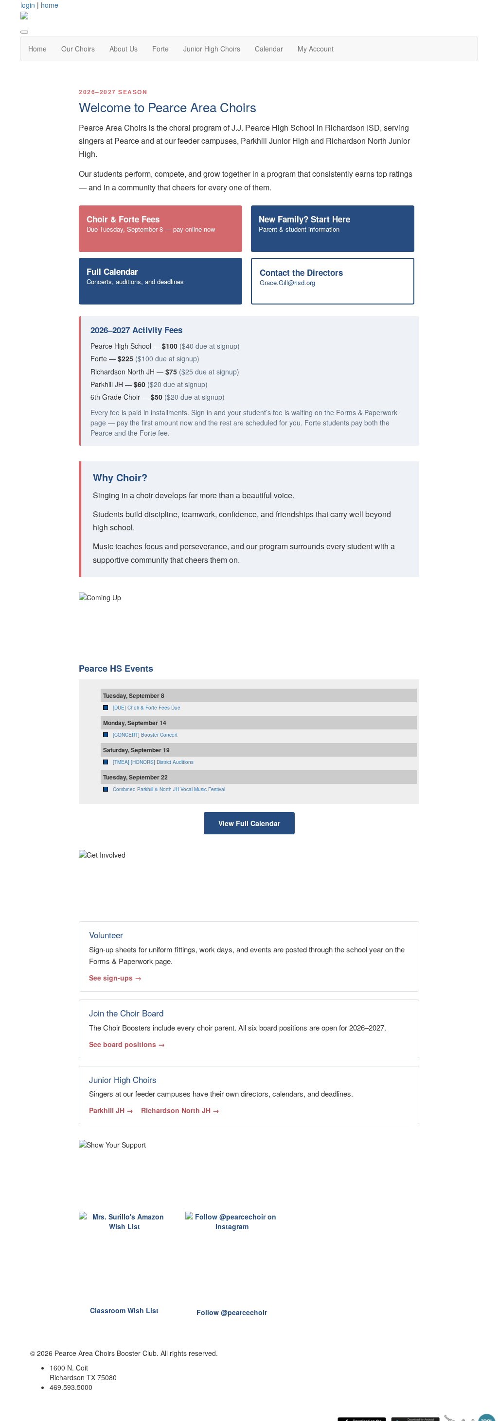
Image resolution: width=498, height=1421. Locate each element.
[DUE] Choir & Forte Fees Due (146, 707)
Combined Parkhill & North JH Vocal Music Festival (169, 789)
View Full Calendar (249, 823)
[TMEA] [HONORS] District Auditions (153, 762)
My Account (316, 48)
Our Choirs (78, 48)
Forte (160, 48)
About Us (123, 48)
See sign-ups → (115, 977)
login (27, 5)
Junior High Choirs (211, 48)
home (49, 5)
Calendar (269, 48)
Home (37, 48)
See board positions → (127, 1044)
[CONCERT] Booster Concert (145, 734)
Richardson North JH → (180, 1110)
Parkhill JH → (111, 1110)
